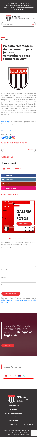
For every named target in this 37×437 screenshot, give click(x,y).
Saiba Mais (7, 345)
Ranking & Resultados (13, 5)
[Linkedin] (10, 137)
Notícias (4, 39)
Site (2, 285)
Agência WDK (24, 434)
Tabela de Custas (8, 7)
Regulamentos (26, 5)
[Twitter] (6, 137)
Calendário (14, 3)
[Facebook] (3, 137)
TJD (8, 3)
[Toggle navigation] (34, 18)
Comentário (6, 248)
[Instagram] (13, 137)
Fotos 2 (28, 3)
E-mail (4, 277)
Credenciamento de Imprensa (24, 7)
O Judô (13, 417)
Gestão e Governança (13, 413)
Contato (13, 424)
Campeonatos (13, 405)
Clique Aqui (5, 122)
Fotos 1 (22, 3)
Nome (4, 270)
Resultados (13, 421)
